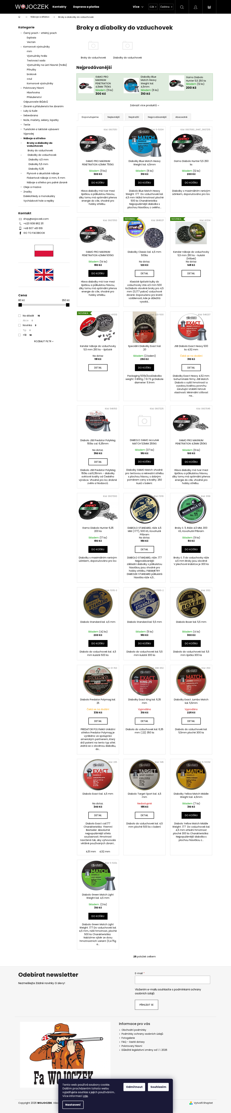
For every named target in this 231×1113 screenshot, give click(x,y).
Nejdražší (134, 117)
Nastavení (73, 1105)
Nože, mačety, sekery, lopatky (41, 120)
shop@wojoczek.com (36, 219)
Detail (144, 273)
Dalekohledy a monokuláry (39, 196)
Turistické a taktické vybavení (41, 129)
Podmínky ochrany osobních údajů (142, 1034)
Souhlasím (158, 1087)
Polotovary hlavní (33, 88)
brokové (31, 74)
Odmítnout (134, 1087)
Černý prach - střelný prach (40, 33)
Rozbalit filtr (42, 341)
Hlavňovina (33, 92)
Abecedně (181, 117)
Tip (27, 330)
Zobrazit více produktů (143, 105)
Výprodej (28, 133)
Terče (26, 124)
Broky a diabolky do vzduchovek (39, 144)
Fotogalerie (128, 1038)
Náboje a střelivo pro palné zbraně (47, 182)
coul (29, 79)
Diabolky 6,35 (36, 168)
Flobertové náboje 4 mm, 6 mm (46, 178)
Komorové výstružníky (36, 46)
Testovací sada (36, 60)
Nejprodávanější (157, 117)
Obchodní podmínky (134, 1030)
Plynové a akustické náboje (43, 173)
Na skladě (31, 315)
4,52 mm (104, 851)
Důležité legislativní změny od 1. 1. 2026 (144, 1050)
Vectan (31, 42)
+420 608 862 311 (33, 223)
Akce (28, 320)
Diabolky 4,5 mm (39, 159)
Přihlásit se (147, 1004)
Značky (27, 191)
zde (85, 1096)
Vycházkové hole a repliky (38, 200)
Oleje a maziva (32, 187)
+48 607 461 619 (33, 228)
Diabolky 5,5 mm (38, 164)
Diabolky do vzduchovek (42, 155)
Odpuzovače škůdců (35, 101)
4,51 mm (91, 851)
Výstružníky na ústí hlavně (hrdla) (47, 65)
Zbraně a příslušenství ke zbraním (43, 106)
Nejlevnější (114, 117)
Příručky (31, 69)
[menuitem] (59, 7)
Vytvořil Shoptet (203, 1103)
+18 (27, 335)
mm (29, 51)
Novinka (29, 325)
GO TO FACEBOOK (34, 233)
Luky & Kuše (30, 111)
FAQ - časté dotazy (133, 1042)
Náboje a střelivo (34, 138)
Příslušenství (34, 97)
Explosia (31, 37)
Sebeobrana (30, 115)
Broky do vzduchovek (40, 150)
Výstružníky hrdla (37, 56)
